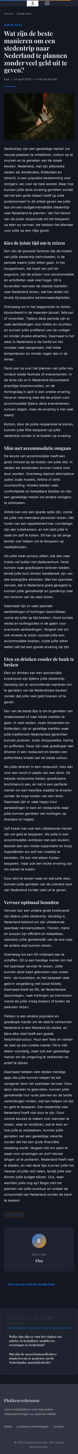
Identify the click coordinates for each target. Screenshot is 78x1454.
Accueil (8, 13)
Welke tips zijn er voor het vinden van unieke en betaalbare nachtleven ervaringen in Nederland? (35, 1341)
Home (8, 1426)
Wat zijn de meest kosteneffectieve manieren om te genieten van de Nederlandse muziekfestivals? (33, 1358)
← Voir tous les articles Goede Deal (29, 1284)
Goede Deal (24, 13)
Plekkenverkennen (21, 1400)
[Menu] (47, 3)
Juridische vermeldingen (32, 1426)
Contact (58, 1426)
